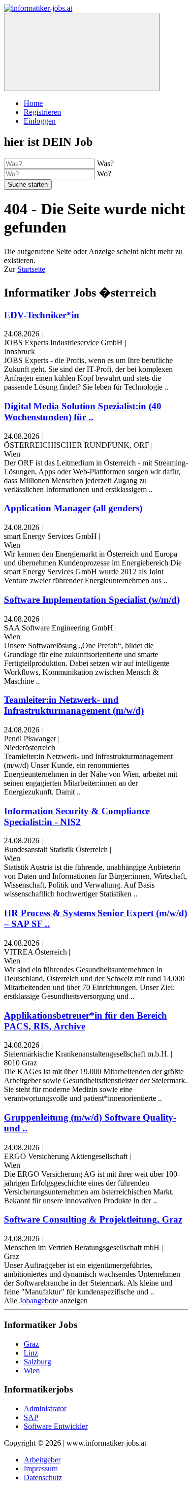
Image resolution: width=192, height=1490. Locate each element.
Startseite (31, 269)
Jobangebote (38, 1300)
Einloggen (40, 121)
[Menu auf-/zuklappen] (82, 52)
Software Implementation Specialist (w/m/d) (92, 600)
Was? (105, 163)
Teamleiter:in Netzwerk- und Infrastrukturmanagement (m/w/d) (74, 705)
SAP (31, 1417)
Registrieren (42, 112)
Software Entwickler (56, 1426)
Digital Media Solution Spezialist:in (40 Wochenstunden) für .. (82, 411)
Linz (31, 1353)
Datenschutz (43, 1477)
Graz (31, 1344)
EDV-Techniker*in (41, 315)
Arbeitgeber (42, 1460)
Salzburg (37, 1362)
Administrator (45, 1408)
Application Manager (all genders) (73, 508)
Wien (32, 1370)
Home (33, 103)
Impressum (41, 1468)
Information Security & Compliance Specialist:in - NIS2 (77, 816)
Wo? (104, 173)
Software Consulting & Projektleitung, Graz (93, 1219)
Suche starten (28, 184)
